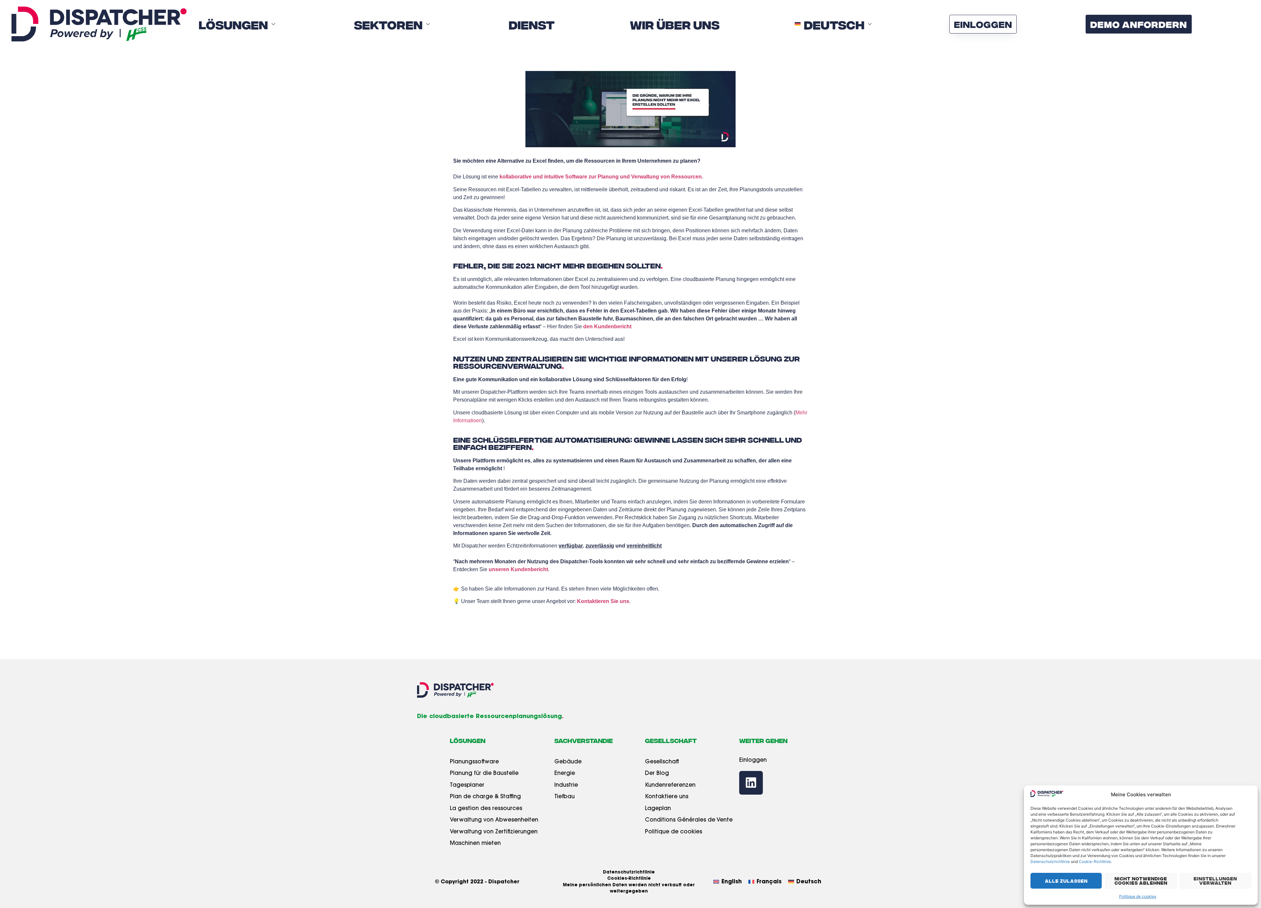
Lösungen (233, 24)
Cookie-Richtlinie (1095, 861)
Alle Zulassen (1066, 880)
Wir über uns (674, 24)
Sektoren (388, 24)
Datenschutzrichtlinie (1050, 861)
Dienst (532, 24)
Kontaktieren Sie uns (603, 601)
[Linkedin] (751, 783)
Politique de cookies (1137, 896)
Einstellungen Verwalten (1215, 880)
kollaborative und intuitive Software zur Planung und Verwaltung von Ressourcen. (601, 176)
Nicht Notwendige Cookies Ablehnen (1141, 880)
